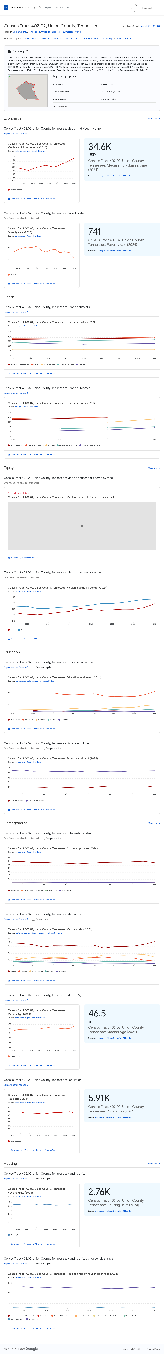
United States (48, 31)
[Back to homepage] (6, 7)
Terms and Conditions (133, 1349)
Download (15, 199)
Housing (107, 38)
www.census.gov (60, 106)
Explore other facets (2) (16, 133)
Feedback (147, 7)
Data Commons (20, 7)
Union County (19, 31)
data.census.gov (22, 151)
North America (65, 31)
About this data (39, 151)
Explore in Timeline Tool (45, 199)
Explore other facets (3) (16, 919)
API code (27, 199)
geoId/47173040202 (150, 26)
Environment (124, 38)
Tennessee (34, 31)
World (77, 31)
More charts (154, 118)
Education (71, 38)
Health (45, 38)
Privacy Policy (153, 1349)
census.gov (100, 176)
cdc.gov (18, 326)
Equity (57, 38)
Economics (31, 38)
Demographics (90, 38)
